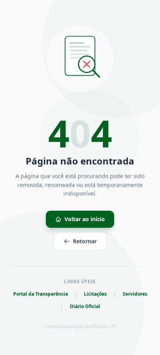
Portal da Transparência (40, 294)
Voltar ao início (84, 219)
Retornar (85, 241)
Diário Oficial (85, 306)
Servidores (135, 294)
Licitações (95, 294)
